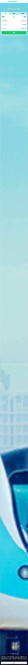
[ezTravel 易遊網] (14, 1)
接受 (14, 662)
